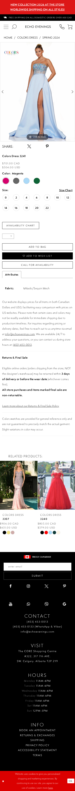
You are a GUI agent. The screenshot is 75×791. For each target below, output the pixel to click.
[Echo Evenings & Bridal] (38, 27)
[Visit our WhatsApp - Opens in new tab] (28, 604)
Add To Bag (37, 246)
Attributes (11, 274)
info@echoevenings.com (20, 334)
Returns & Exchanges (37, 735)
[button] (70, 26)
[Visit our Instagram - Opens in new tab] (28, 586)
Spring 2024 (51, 37)
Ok (71, 780)
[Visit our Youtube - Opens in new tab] (10, 604)
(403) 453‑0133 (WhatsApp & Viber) (37, 626)
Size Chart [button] (66, 190)
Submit (37, 575)
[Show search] (14, 26)
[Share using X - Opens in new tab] (29, 146)
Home (8, 37)
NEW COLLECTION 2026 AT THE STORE (37, 5)
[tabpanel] (37, 91)
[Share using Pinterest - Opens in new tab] (47, 146)
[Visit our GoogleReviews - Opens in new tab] (64, 604)
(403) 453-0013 (22, 345)
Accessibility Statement (37, 750)
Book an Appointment (37, 730)
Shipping (37, 740)
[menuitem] (37, 17)
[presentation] (19, 485)
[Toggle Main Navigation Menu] (6, 26)
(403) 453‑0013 (37, 621)
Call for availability (37, 265)
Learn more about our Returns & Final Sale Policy (30, 406)
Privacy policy (37, 745)
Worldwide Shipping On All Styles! (37, 9)
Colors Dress (27, 37)
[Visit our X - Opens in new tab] (46, 586)
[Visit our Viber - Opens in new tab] (46, 604)
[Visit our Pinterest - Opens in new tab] (64, 586)
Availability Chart (20, 225)
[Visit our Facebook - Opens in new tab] (10, 586)
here (50, 787)
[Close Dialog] (3, 781)
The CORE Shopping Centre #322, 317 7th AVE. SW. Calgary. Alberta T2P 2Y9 (37, 656)
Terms (37, 755)
